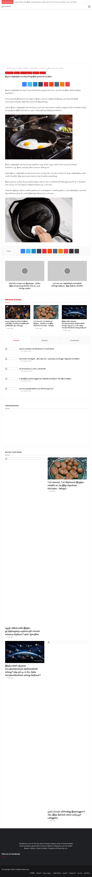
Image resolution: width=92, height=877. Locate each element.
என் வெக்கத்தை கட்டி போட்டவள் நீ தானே (32, 369)
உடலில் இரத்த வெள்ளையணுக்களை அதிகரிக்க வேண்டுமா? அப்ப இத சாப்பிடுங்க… (45, 379)
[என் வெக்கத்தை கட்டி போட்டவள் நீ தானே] (11, 372)
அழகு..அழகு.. (47, 873)
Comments (74, 340)
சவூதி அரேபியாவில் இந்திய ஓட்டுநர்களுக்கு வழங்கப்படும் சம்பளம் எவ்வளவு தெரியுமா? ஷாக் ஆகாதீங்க (22, 631)
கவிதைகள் (72, 873)
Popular (16, 340)
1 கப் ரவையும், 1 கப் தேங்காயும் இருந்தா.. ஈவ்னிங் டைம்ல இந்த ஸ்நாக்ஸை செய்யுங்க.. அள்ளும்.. (44, 2)
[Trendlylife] (6, 6)
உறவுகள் (17, 73)
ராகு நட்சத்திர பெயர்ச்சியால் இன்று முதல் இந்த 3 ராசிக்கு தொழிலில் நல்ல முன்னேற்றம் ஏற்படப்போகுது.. (17, 323)
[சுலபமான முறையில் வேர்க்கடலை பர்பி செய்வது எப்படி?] (11, 391)
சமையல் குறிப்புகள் (18, 68)
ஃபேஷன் (38, 873)
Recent (45, 340)
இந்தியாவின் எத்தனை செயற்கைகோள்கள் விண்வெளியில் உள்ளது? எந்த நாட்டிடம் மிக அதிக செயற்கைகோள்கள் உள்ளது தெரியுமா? (74, 324)
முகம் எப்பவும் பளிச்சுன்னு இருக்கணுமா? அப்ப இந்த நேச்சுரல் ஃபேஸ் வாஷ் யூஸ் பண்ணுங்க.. (66, 814)
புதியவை (42, 73)
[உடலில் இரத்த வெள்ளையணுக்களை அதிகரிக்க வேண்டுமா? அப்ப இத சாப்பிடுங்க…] (11, 382)
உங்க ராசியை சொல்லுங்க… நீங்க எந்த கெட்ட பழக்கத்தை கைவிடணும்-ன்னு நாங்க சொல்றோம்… (49, 359)
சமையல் (79, 873)
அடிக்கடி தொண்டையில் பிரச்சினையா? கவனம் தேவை (36, 349)
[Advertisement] (46, 16)
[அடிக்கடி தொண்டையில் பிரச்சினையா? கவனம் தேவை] (11, 352)
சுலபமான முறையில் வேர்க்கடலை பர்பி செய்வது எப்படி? (36, 388)
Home (8, 68)
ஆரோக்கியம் (9, 73)
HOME (32, 873)
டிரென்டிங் (35, 73)
